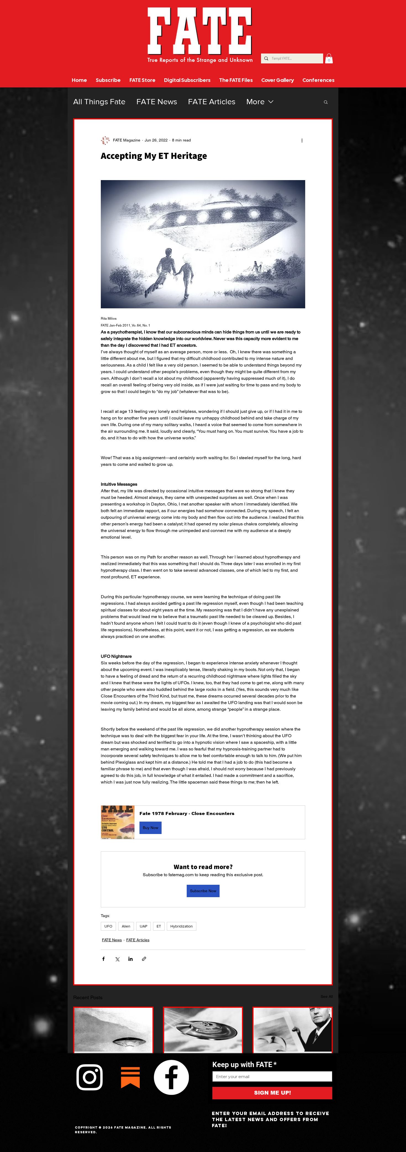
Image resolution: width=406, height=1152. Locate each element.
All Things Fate (99, 101)
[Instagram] (89, 1077)
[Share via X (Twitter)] (117, 958)
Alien (126, 926)
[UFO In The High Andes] (113, 1030)
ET (159, 926)
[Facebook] (171, 1077)
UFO (108, 926)
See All (327, 996)
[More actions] (302, 140)
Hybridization (181, 926)
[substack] (130, 1077)
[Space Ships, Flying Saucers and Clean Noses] (203, 1030)
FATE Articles (211, 101)
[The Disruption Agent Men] (293, 1030)
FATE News (156, 101)
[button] (329, 58)
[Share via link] (144, 958)
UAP (143, 926)
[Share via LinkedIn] (130, 958)
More (255, 101)
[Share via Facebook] (103, 958)
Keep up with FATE (244, 1064)
